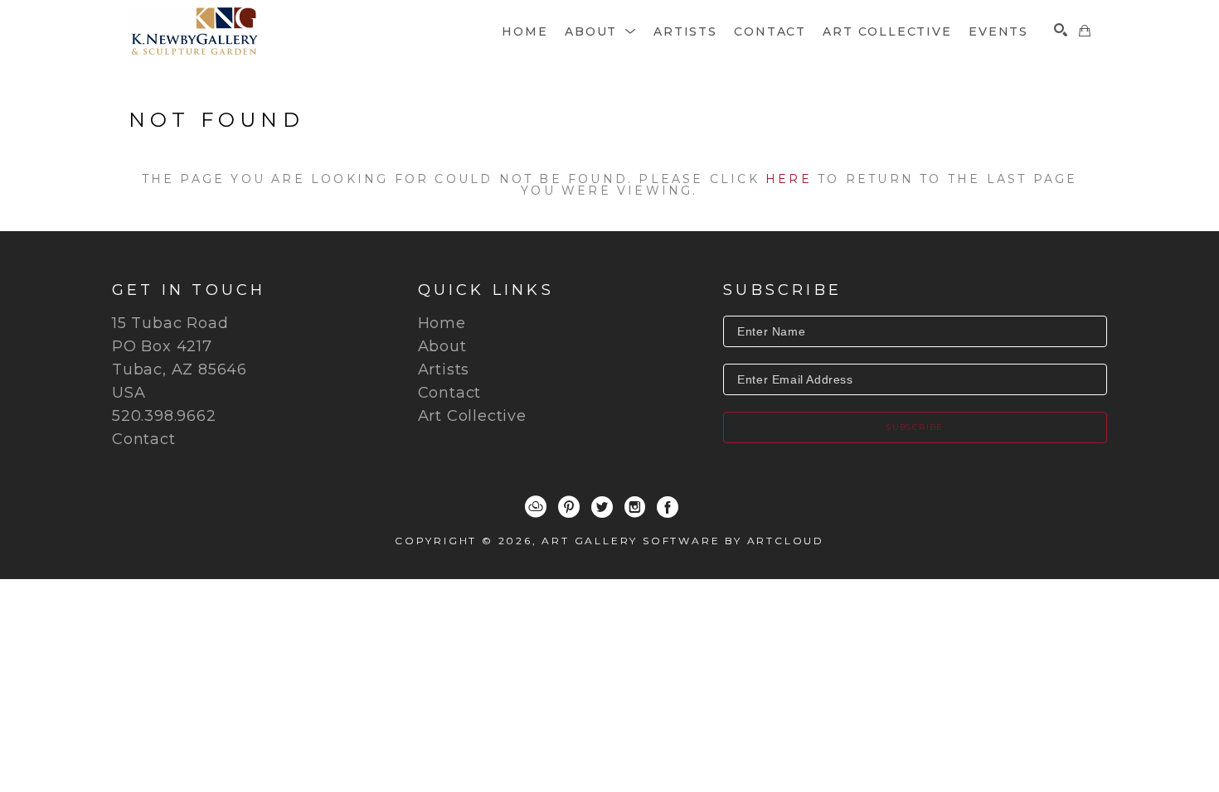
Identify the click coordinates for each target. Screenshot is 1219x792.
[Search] (1060, 29)
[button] (601, 31)
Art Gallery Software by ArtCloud (683, 540)
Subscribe (915, 427)
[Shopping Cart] (1084, 30)
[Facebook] (667, 507)
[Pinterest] (569, 507)
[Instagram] (634, 507)
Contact (144, 439)
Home (442, 323)
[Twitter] (602, 507)
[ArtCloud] (535, 507)
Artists (444, 369)
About (442, 346)
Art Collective (472, 415)
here (788, 178)
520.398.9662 (164, 415)
